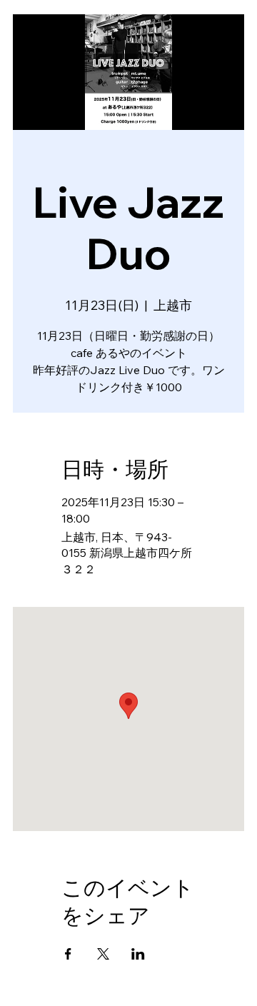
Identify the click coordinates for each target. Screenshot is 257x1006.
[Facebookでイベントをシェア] (68, 954)
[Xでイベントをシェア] (103, 954)
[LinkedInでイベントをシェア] (138, 954)
